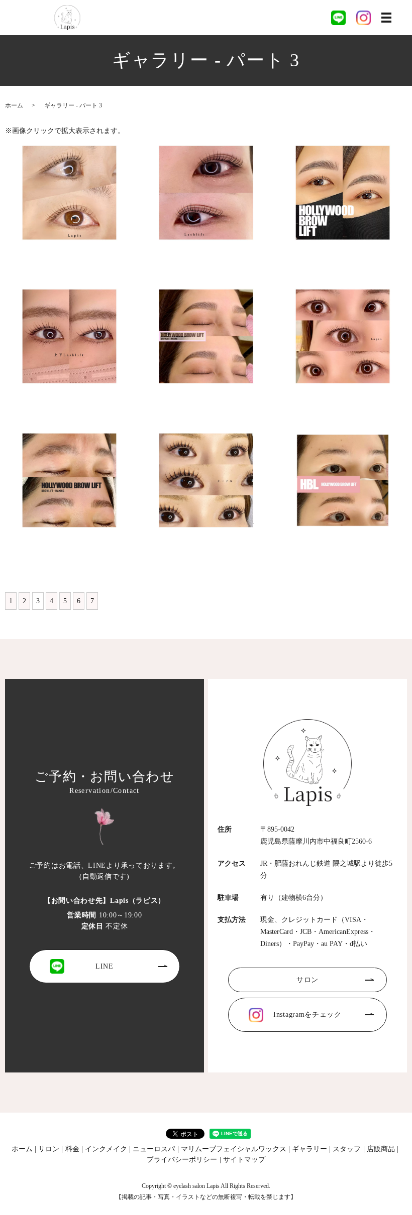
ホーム (14, 105)
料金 (72, 1149)
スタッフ (347, 1149)
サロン (307, 980)
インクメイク (106, 1149)
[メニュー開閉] (386, 18)
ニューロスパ (154, 1149)
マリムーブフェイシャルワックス (233, 1149)
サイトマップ (244, 1159)
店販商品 (381, 1149)
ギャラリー (309, 1149)
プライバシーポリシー (182, 1159)
